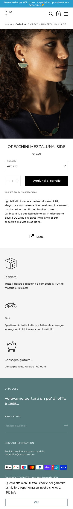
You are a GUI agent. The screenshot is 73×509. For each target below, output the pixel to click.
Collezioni (21, 24)
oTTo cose (30, 477)
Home (8, 24)
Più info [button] (11, 492)
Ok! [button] (36, 502)
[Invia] (66, 427)
